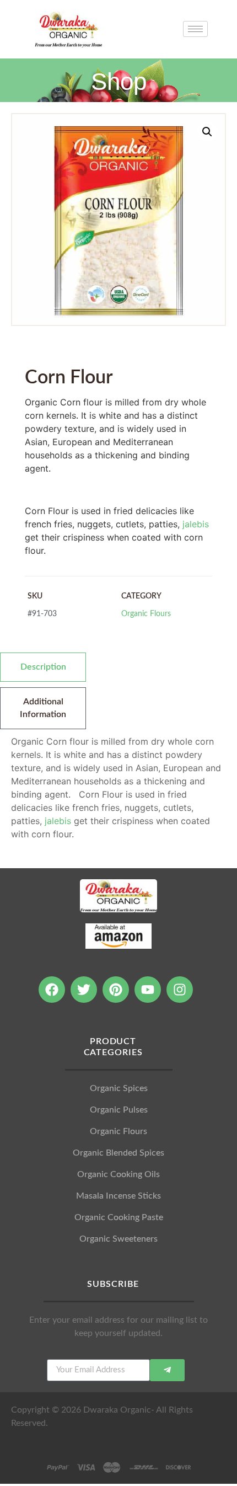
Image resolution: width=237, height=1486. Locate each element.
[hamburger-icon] (195, 29)
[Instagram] (179, 989)
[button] (207, 132)
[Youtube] (147, 989)
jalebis (195, 524)
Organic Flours (146, 614)
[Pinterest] (116, 989)
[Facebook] (52, 989)
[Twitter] (84, 989)
